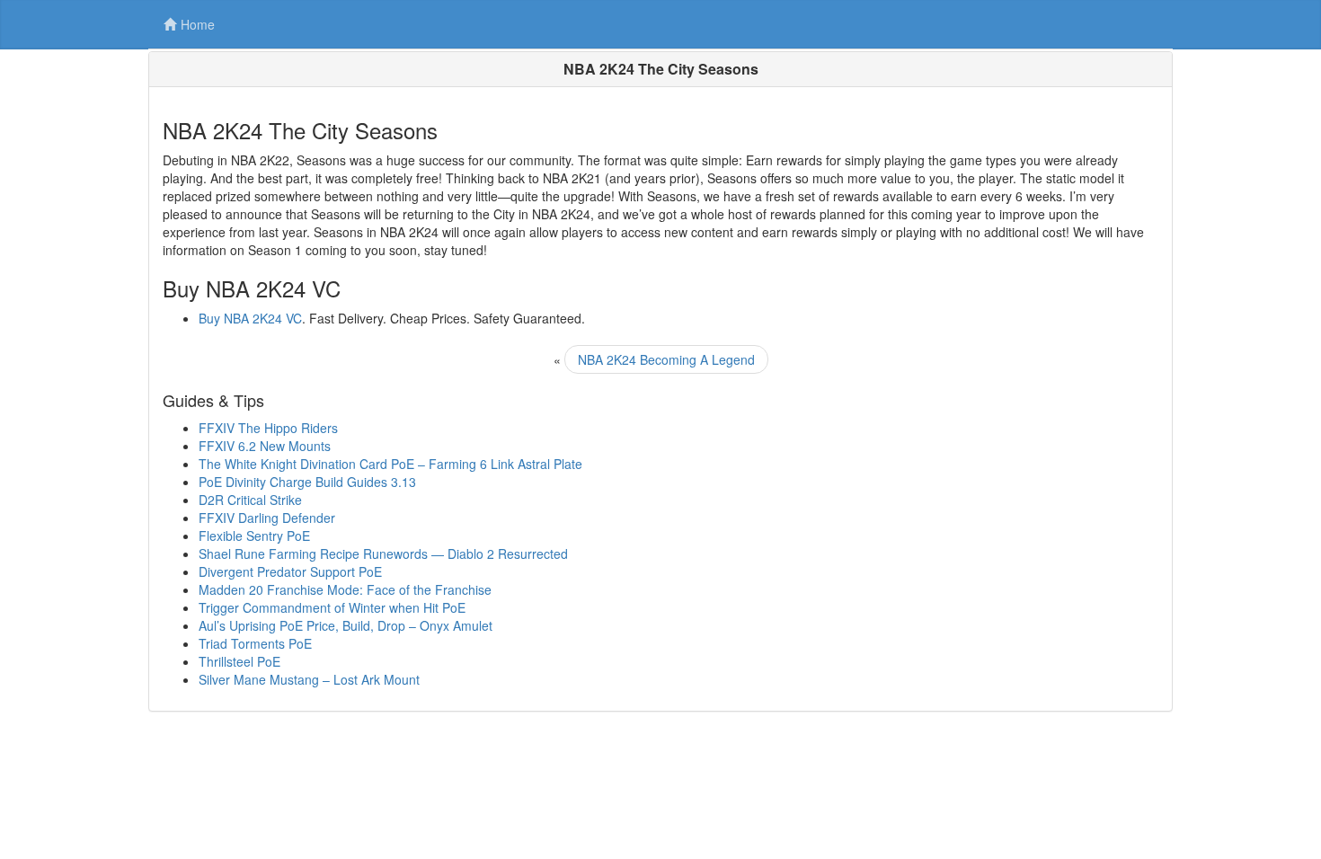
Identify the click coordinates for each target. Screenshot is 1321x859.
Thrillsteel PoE (239, 661)
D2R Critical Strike (250, 500)
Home (198, 24)
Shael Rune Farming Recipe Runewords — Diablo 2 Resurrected (383, 553)
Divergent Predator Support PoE (290, 571)
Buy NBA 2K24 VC (250, 318)
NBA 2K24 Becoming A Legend (666, 359)
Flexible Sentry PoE (254, 536)
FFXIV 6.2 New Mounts (265, 446)
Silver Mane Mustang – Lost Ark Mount (309, 679)
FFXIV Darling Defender (267, 518)
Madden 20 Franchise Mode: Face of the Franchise (345, 589)
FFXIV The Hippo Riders (268, 428)
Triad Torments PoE (255, 643)
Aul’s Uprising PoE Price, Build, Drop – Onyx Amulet (345, 625)
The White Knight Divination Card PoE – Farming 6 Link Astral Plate (390, 464)
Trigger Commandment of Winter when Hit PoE (332, 607)
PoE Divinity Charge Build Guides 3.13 (307, 482)
